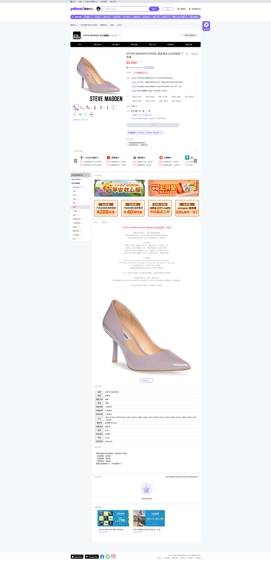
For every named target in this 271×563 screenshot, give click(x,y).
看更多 (164, 17)
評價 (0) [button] (104, 222)
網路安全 (183, 558)
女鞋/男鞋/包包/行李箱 (88, 25)
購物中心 (73, 25)
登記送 (97, 17)
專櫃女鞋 (103, 25)
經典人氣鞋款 (190, 35)
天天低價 (126, 17)
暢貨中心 (107, 17)
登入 (168, 9)
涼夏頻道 (136, 17)
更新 (199, 555)
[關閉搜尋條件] (101, 9)
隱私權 (191, 558)
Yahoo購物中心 (81, 8)
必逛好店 (146, 17)
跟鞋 (112, 25)
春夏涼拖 (188, 44)
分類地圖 (198, 558)
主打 (79, 44)
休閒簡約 (170, 44)
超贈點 (195, 17)
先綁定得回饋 (149, 67)
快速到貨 (116, 17)
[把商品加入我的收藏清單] (187, 54)
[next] (195, 161)
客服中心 (159, 558)
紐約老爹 (134, 44)
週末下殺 (156, 17)
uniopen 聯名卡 (181, 17)
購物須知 (175, 558)
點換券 (87, 17)
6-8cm (119, 25)
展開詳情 (145, 380)
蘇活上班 (152, 44)
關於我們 (167, 558)
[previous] (75, 161)
